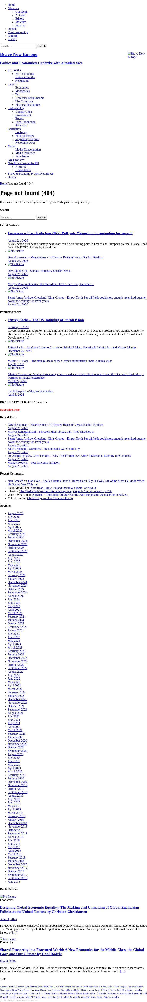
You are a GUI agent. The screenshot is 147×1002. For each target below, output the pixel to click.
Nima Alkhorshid (99, 993)
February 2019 (16, 816)
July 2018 (14, 840)
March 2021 (15, 730)
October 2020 (16, 747)
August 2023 (15, 630)
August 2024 (15, 595)
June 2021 (14, 719)
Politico (127, 993)
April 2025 (14, 568)
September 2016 (17, 878)
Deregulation (23, 170)
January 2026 (16, 537)
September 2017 (17, 874)
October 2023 (16, 623)
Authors (20, 15)
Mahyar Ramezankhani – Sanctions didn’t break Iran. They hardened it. (51, 284)
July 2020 (14, 757)
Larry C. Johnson (30, 993)
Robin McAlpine (32, 997)
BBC (46, 986)
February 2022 (16, 692)
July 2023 (14, 633)
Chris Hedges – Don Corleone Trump (50, 498)
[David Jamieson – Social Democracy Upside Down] (16, 264)
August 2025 (15, 554)
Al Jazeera (19, 986)
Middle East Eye (83, 993)
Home (11, 4)
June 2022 (14, 678)
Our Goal (21, 11)
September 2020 (17, 750)
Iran (92, 990)
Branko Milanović (92, 986)
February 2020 (16, 775)
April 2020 (14, 768)
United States (96, 997)
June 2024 (14, 602)
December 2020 (17, 740)
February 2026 (16, 534)
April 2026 (14, 527)
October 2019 (16, 788)
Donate (12, 28)
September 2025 (17, 551)
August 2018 (15, 836)
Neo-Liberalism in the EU (23, 163)
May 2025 (14, 565)
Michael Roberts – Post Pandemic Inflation (33, 462)
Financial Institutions (27, 104)
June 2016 (14, 881)
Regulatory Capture (27, 139)
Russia (44, 997)
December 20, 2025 (20, 350)
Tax (17, 94)
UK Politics (64, 997)
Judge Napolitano (14, 993)
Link (41, 993)
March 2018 (15, 854)
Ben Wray (54, 986)
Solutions (21, 125)
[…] (14, 932)
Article (40, 986)
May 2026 (14, 523)
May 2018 (14, 847)
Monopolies (22, 91)
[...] (27, 337)
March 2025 (15, 571)
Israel (97, 990)
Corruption (14, 128)
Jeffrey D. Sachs (108, 990)
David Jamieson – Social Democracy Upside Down (39, 270)
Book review (77, 986)
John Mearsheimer (125, 990)
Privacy (12, 39)
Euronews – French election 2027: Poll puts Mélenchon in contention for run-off (70, 233)
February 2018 (16, 857)
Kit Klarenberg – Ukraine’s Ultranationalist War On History (44, 448)
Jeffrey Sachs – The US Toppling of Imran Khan (46, 320)
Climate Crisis (23, 111)
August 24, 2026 (18, 240)
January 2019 (16, 819)
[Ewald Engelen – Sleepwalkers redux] (16, 384)
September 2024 (17, 592)
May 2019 (14, 805)
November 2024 (17, 585)
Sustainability (16, 108)
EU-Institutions (24, 73)
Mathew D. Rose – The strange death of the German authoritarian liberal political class (60, 360)
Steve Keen (53, 997)
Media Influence (25, 153)
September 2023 (17, 626)
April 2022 (14, 685)
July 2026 (14, 516)
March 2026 (15, 530)
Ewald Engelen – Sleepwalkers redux (30, 391)
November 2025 (17, 544)
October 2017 (16, 871)
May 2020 (14, 764)
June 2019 (14, 802)
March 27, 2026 (17, 381)
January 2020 (16, 778)
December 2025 (17, 540)
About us (13, 8)
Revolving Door (25, 142)
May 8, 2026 (8, 961)
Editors (19, 18)
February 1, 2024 (18, 327)
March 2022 (15, 688)
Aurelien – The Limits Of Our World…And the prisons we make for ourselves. (80, 494)
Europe (27, 990)
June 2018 (14, 843)
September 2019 (17, 792)
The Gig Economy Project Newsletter (30, 173)
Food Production (25, 122)
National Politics (25, 77)
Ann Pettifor (31, 986)
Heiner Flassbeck (82, 990)
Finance (12, 84)
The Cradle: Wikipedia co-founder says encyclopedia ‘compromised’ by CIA (65, 491)
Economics (22, 87)
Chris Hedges (120, 986)
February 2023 (16, 651)
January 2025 (16, 578)
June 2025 (14, 561)
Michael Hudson (51, 993)
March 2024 (15, 613)
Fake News (22, 156)
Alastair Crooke (7, 986)
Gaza (49, 990)
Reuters (135, 993)
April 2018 (14, 850)
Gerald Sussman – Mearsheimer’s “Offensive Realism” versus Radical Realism (55, 257)
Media (11, 146)
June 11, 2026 (8, 919)
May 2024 (14, 606)
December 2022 (17, 657)
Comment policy (18, 32)
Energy (19, 118)
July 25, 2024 (16, 364)
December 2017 (17, 864)
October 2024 (16, 589)
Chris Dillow (107, 986)
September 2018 (17, 833)
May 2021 (14, 723)
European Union (38, 990)
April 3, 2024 (16, 394)
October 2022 (16, 664)
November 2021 (17, 702)
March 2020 (15, 771)
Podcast (120, 993)
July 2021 (14, 716)
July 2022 (14, 675)
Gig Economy (16, 159)
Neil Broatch (15, 481)
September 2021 (17, 709)
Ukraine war (84, 997)
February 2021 (16, 733)
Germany (56, 990)
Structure (20, 22)
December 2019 (17, 781)
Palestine (112, 993)
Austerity (20, 166)
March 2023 (15, 647)
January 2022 (16, 695)
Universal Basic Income (29, 97)
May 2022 (14, 682)
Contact (12, 35)
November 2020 (17, 744)
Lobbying (21, 132)
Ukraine (74, 997)
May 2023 (14, 640)
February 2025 (16, 575)
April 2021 (14, 726)
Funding (20, 25)
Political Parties (24, 135)
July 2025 (14, 558)
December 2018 (17, 823)
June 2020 (14, 761)
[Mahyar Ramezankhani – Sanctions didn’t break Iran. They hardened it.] (16, 277)
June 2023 (14, 637)
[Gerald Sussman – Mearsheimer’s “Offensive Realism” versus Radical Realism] (16, 250)
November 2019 (17, 785)
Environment (23, 115)
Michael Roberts (67, 993)
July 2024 (14, 599)
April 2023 (14, 644)
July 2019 (14, 799)
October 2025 (16, 547)
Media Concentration (28, 149)
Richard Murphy (16, 997)
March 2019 (15, 812)
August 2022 (15, 671)
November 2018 (17, 826)
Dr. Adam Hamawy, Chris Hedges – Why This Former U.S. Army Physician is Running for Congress (69, 455)
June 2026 (14, 520)
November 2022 (17, 661)
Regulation (22, 80)
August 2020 (15, 754)
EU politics (14, 70)
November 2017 (17, 867)
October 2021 (16, 706)
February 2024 (16, 616)
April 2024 (14, 609)
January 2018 (16, 861)
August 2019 (15, 795)
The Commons (24, 101)
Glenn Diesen (67, 990)
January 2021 (16, 737)
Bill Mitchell (65, 986)
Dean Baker (17, 990)
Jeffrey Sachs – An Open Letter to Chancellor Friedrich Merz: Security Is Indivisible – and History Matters (72, 347)
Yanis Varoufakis (111, 997)
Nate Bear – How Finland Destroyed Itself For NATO (63, 487)
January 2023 (16, 654)
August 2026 (15, 513)
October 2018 (16, 830)
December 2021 (17, 699)
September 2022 (17, 668)
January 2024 (16, 620)
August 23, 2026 (18, 452)
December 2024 (17, 582)
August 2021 (15, 713)
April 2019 (14, 809)
